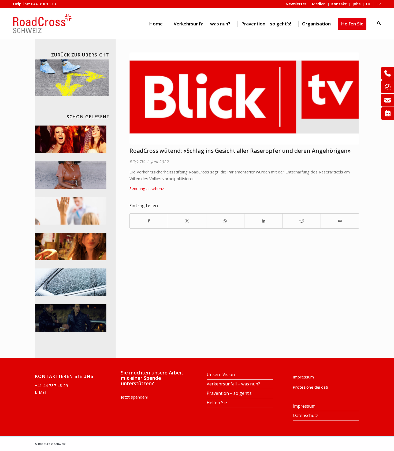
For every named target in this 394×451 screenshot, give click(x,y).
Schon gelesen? (87, 116)
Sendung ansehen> (146, 188)
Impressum (303, 377)
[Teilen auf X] (187, 221)
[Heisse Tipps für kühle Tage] (70, 282)
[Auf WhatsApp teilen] (225, 221)
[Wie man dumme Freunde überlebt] (70, 139)
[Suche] (379, 23)
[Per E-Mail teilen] (340, 221)
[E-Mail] (387, 100)
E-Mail (40, 392)
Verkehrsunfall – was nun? (233, 384)
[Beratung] (387, 73)
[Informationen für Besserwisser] (70, 211)
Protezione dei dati (310, 387)
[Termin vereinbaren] (387, 113)
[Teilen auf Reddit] (302, 221)
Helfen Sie (217, 402)
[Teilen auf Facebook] (149, 221)
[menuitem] (156, 23)
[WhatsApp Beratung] (387, 86)
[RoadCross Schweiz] (42, 23)
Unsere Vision (221, 374)
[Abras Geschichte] (70, 175)
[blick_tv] (244, 98)
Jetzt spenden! (134, 397)
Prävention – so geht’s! (229, 393)
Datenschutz (305, 415)
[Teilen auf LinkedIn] (263, 221)
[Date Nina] (70, 246)
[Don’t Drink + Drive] (70, 318)
